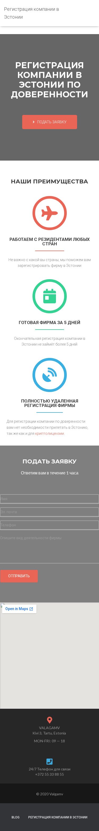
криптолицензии (49, 433)
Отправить (19, 576)
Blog (16, 817)
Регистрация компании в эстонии (57, 817)
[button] (49, 122)
